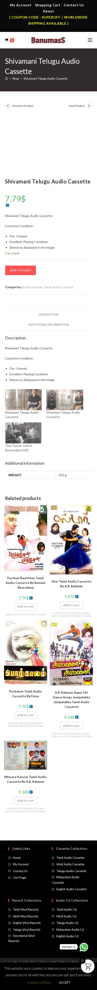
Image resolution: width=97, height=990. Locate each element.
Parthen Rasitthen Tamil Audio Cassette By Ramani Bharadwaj (25, 582)
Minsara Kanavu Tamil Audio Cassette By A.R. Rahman (25, 779)
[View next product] (89, 106)
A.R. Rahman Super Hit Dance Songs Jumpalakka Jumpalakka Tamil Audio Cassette (71, 699)
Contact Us (74, 5)
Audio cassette (32, 287)
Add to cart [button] (25, 606)
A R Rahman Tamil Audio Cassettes (71, 613)
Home (17, 857)
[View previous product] (8, 106)
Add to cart (20, 270)
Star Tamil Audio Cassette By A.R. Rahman (71, 583)
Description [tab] (48, 314)
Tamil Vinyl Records (26, 909)
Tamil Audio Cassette (70, 857)
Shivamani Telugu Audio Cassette (45, 78)
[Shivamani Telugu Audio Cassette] (23, 399)
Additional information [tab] (48, 324)
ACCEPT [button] (65, 982)
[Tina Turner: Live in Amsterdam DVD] (23, 432)
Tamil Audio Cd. (66, 909)
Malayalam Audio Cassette (65, 879)
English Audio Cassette (71, 889)
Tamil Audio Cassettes (34, 614)
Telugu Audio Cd (67, 923)
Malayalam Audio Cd (70, 929)
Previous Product (22, 105)
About (48, 11)
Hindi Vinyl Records (25, 916)
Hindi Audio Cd (66, 916)
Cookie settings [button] (39, 982)
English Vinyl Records (27, 923)
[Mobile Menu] (90, 40)
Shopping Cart (47, 5)
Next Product (77, 105)
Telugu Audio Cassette (58, 287)
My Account (21, 5)
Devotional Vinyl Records (21, 938)
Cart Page (19, 877)
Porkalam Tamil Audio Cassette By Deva (25, 693)
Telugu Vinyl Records (26, 929)
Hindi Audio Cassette (70, 864)
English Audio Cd (67, 936)
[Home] (6, 78)
